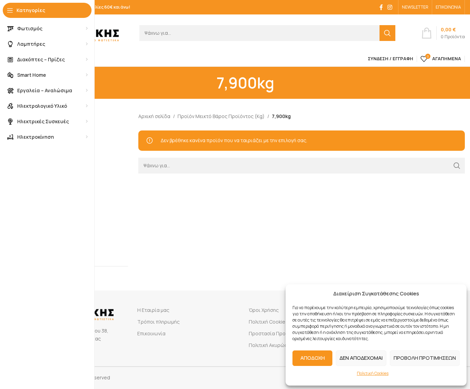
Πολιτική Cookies (372, 373)
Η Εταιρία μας (153, 310)
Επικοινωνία (151, 333)
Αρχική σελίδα (154, 116)
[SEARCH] (387, 33)
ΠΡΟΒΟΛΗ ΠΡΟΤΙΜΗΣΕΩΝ (425, 357)
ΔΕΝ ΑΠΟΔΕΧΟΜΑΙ (361, 357)
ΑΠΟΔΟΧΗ (312, 357)
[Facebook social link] (381, 7)
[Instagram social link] (390, 7)
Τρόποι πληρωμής (158, 321)
